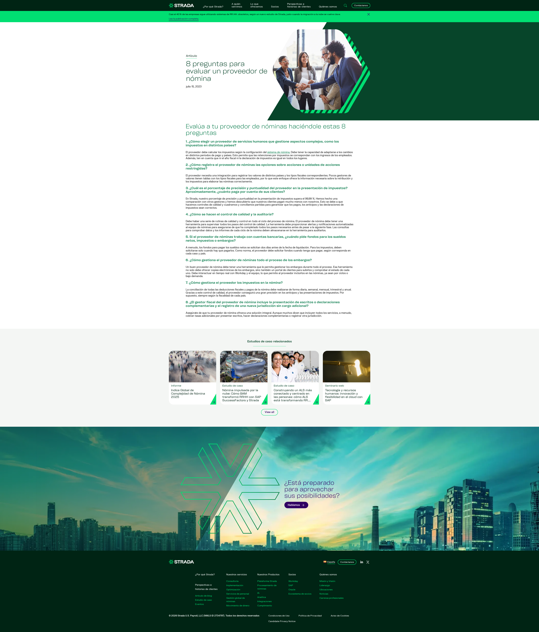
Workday (293, 581)
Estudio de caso (203, 600)
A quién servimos (237, 5)
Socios (275, 6)
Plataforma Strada (267, 581)
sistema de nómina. (278, 152)
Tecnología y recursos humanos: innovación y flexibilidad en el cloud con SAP (344, 395)
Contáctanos (361, 5)
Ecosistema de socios (299, 593)
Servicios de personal (237, 593)
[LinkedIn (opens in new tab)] (361, 562)
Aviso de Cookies (340, 615)
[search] (345, 5)
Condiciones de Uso (279, 615)
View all (269, 412)
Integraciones (264, 601)
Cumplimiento (264, 605)
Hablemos (294, 505)
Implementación (234, 585)
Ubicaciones (326, 589)
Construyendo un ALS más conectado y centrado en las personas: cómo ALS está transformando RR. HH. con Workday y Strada (293, 395)
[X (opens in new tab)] (367, 562)
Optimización (233, 589)
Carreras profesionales (331, 598)
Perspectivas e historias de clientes (299, 5)
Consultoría (232, 581)
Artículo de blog (203, 595)
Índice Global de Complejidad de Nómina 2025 (188, 394)
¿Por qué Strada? (213, 6)
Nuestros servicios (236, 574)
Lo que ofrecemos (256, 5)
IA (258, 593)
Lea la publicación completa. (184, 18)
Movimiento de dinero (237, 605)
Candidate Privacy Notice (281, 621)
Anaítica (261, 597)
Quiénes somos (328, 6)
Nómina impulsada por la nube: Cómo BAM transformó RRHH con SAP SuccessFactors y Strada (241, 395)
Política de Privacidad (310, 615)
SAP (290, 585)
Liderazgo (324, 585)
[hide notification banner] (368, 14)
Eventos (199, 604)
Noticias (323, 593)
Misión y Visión (327, 581)
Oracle (291, 589)
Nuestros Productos (268, 574)
